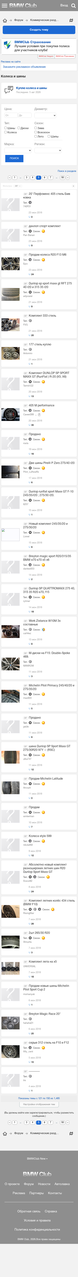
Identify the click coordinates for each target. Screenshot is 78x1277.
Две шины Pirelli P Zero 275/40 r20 (52, 463)
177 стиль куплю (40, 344)
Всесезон (43, 132)
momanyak (29, 994)
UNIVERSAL (29, 966)
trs (24, 1080)
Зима (40, 128)
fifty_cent (28, 1052)
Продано (35, 434)
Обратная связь (28, 1211)
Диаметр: (41, 109)
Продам (34, 807)
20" (17, 186)
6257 (25, 504)
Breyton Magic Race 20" (45, 1014)
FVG (25, 325)
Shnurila (27, 942)
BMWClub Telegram (46, 56)
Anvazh (27, 788)
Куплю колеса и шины (31, 88)
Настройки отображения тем (39, 1104)
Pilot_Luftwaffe (31, 472)
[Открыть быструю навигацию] (71, 20)
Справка (51, 1211)
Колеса (12, 132)
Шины (11, 128)
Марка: (9, 144)
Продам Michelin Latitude (46, 779)
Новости (44, 1184)
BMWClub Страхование (65, 56)
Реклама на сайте (10, 62)
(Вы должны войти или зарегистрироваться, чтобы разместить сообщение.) (39, 1114)
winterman (28, 816)
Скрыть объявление (74, 42)
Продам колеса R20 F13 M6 (47, 255)
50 (62, 178)
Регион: (39, 144)
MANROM (28, 666)
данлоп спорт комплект (45, 226)
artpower (27, 296)
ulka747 (27, 759)
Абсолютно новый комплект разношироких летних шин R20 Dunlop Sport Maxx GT (45, 868)
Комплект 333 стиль (42, 316)
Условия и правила (37, 1220)
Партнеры (36, 1193)
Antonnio (27, 353)
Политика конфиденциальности (37, 1229)
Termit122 (28, 386)
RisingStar (28, 913)
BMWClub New (36, 1159)
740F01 (27, 207)
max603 (27, 698)
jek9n (26, 727)
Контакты (55, 1193)
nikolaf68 (28, 845)
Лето (40, 136)
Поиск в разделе (67, 171)
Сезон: (39, 123)
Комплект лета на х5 (43, 962)
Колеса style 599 (40, 836)
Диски (24, 128)
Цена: (8, 109)
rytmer (26, 601)
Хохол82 (27, 881)
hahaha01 (28, 1023)
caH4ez (27, 633)
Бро (25, 264)
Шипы (54, 136)
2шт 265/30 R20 (39, 933)
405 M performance (41, 405)
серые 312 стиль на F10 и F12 (49, 1043)
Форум (29, 1184)
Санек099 (28, 415)
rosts (25, 443)
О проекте (12, 1184)
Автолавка (62, 1184)
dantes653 (28, 569)
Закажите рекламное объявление (24, 67)
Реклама (19, 1193)
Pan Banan (29, 235)
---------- (34, 1071)
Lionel (26, 537)
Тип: (7, 123)
